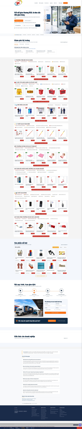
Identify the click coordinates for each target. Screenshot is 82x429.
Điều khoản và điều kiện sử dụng (54, 411)
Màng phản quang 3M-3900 (29, 257)
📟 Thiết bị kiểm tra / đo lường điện (51, 127)
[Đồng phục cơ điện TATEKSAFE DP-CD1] (63, 111)
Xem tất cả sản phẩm (64, 244)
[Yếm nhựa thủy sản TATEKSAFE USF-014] (30, 111)
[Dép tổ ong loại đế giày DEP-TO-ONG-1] (20, 253)
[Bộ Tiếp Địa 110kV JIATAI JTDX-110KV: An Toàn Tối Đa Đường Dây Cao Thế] (19, 133)
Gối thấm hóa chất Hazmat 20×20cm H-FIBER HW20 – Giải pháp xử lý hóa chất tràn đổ (41, 161)
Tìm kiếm (37, 25)
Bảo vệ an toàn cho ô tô (62, 194)
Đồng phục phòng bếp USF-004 (41, 115)
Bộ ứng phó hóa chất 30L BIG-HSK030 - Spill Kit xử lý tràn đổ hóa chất (19, 161)
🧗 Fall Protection (62, 61)
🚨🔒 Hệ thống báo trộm (18, 194)
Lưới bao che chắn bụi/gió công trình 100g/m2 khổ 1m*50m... (40, 271)
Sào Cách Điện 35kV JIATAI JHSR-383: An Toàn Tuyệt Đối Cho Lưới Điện (51, 138)
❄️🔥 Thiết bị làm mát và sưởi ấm (30, 170)
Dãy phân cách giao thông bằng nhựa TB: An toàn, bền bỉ (30, 271)
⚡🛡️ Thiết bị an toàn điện (22, 124)
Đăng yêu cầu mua (18, 20)
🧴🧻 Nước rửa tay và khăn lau (31, 172)
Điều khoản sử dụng (43, 414)
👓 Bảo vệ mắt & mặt (24, 61)
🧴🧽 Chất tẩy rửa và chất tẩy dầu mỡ (51, 170)
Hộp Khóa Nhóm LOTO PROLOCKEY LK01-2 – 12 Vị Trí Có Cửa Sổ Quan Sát (62, 97)
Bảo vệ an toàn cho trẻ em (18, 196)
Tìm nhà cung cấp (27, 20)
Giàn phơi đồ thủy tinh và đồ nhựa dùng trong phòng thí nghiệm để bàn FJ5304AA (40, 185)
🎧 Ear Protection (40, 61)
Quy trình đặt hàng (43, 416)
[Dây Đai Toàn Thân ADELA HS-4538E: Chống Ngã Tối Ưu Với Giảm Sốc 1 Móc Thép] (41, 69)
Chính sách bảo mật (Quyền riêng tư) (54, 410)
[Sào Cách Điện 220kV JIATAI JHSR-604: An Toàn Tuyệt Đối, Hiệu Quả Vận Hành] (41, 133)
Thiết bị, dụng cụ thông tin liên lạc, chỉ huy (20, 198)
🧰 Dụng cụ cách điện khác (18, 127)
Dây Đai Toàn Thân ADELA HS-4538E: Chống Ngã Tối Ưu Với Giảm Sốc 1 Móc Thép (41, 75)
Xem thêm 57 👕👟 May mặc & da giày (40, 120)
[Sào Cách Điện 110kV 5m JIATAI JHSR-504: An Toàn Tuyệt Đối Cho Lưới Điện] (30, 133)
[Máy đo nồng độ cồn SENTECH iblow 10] (19, 204)
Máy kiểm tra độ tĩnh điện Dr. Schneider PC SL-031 (40, 258)
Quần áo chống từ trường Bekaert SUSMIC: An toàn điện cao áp (19, 75)
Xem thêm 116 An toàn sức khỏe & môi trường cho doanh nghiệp (41, 189)
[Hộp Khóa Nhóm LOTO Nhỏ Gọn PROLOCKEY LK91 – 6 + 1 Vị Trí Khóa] (41, 91)
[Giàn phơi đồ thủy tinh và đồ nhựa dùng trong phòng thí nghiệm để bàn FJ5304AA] (41, 179)
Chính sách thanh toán (43, 411)
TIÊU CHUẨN (15, 407)
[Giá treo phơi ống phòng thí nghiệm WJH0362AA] (30, 179)
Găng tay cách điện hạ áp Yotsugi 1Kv (18, 271)
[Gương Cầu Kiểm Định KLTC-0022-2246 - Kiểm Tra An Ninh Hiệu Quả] (19, 226)
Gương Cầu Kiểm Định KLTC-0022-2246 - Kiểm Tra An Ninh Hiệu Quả (19, 232)
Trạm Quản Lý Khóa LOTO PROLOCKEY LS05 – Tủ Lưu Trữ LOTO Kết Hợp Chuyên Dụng (19, 97)
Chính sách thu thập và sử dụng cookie (45, 426)
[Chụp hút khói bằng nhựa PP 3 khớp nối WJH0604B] (63, 179)
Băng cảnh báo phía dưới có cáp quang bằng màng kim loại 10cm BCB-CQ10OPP (30, 232)
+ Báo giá (22, 260)
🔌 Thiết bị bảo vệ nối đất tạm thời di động (42, 125)
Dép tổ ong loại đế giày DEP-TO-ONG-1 (19, 258)
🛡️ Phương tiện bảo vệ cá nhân (23, 60)
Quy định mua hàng (43, 415)
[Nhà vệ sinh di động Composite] (19, 179)
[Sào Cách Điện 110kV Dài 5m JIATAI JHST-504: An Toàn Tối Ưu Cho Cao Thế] (63, 133)
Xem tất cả (65, 338)
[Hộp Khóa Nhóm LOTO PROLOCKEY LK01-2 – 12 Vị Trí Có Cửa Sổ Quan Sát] (63, 91)
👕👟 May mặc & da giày (21, 104)
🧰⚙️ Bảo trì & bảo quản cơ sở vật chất (25, 82)
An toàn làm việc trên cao (54, 218)
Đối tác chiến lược (34, 412)
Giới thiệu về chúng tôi (34, 409)
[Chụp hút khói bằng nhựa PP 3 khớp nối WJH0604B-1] (52, 179)
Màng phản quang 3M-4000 (50, 270)
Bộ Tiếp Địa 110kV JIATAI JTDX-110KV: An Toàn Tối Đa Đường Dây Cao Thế (19, 138)
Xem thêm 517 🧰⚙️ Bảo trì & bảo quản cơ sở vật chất (40, 101)
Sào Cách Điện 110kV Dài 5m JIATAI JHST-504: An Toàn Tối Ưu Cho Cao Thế (62, 138)
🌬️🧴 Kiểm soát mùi (50, 172)
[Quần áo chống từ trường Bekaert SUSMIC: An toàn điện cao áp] (19, 69)
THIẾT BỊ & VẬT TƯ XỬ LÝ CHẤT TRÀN (20, 149)
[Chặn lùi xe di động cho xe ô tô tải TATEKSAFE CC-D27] (41, 226)
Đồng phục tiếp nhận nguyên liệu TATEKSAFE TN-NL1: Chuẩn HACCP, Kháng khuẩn (19, 116)
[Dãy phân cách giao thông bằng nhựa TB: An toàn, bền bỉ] (30, 266)
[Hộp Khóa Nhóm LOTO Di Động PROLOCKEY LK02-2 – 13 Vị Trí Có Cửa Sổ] (52, 91)
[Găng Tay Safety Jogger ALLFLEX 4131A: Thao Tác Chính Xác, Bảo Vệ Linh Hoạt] (30, 69)
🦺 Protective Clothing (55, 61)
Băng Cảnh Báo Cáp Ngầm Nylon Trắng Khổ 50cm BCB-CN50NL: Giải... (62, 271)
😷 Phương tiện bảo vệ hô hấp (32, 61)
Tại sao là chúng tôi (34, 410)
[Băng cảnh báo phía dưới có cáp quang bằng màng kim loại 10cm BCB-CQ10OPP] (30, 226)
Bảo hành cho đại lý (52, 412)
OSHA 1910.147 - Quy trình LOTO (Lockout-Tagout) (29, 398)
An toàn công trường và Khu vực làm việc (26, 217)
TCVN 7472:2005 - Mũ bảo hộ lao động (27, 399)
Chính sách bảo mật (43, 409)
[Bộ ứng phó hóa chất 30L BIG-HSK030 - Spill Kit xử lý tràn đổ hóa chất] (19, 155)
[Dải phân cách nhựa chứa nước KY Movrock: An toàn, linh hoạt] (52, 226)
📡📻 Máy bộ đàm (26, 194)
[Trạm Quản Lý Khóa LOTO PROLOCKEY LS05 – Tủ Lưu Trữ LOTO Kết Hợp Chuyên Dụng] (19, 91)
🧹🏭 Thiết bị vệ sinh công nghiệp (19, 170)
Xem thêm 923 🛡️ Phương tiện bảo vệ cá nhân (40, 79)
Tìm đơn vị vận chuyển (55, 312)
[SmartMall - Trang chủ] (18, 3)
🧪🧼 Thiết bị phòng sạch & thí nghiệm (20, 172)
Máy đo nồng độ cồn (34, 196)
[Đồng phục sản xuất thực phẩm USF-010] (52, 111)
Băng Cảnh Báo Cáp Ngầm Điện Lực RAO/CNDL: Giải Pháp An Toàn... (62, 258)
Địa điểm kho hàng (62, 416)
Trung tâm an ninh (54, 194)
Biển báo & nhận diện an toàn (32, 218)
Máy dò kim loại (41, 196)
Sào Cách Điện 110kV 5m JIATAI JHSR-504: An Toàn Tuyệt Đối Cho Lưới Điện (30, 138)
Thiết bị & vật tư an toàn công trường (30, 220)
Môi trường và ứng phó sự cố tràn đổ (25, 146)
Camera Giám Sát (47, 196)
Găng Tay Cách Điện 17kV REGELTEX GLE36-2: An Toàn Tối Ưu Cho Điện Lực (51, 75)
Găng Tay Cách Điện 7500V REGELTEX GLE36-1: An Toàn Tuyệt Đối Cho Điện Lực (62, 75)
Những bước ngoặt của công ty (35, 413)
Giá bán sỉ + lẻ (61, 413)
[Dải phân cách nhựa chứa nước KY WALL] (63, 226)
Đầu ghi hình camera (27, 196)
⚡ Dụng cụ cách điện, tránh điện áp (20, 125)
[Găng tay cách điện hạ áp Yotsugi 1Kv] (20, 266)
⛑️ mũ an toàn (17, 61)
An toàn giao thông (17, 218)
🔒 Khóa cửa (53, 196)
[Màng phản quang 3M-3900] (30, 253)
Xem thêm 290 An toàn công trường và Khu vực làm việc (40, 236)
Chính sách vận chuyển (43, 410)
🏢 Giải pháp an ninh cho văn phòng (45, 194)
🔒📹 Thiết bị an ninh (20, 192)
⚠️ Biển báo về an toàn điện (30, 125)
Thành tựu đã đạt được (34, 414)
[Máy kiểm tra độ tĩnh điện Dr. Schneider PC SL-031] (41, 253)
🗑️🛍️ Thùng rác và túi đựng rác (42, 172)
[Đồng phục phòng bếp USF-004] (41, 111)
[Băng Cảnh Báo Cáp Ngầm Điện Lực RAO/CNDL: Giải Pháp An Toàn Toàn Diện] (62, 253)
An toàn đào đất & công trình (19, 220)
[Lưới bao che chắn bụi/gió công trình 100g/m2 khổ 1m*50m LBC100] (41, 266)
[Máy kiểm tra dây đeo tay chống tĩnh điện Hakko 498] (51, 253)
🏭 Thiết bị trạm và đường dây (40, 127)
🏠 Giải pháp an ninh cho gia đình (34, 194)
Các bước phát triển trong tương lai (35, 416)
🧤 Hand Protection (47, 61)
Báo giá (22, 76)
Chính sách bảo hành (43, 413)
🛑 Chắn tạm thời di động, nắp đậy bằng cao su (55, 125)
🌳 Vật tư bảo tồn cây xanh (41, 170)
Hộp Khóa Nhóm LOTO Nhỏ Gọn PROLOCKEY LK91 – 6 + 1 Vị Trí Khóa (41, 97)
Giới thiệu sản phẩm (62, 411)
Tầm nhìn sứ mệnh (34, 411)
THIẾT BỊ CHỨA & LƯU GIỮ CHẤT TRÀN (32, 149)
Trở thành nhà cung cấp (61, 320)
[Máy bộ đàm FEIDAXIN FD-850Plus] (52, 204)
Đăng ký (61, 409)
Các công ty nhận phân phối (63, 412)
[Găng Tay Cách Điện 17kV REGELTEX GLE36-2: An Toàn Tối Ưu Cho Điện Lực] (52, 69)
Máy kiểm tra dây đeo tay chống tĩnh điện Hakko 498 (51, 258)
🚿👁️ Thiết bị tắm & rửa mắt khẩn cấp (44, 149)
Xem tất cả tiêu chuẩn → (32, 48)
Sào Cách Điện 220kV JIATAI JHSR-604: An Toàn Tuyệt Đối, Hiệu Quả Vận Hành (41, 138)
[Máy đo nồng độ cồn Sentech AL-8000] (41, 204)
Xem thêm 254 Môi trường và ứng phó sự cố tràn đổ (41, 165)
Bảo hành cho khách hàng (53, 413)
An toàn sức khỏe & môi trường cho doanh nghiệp (29, 168)
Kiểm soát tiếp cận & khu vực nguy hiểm (43, 218)
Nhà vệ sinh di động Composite (19, 184)
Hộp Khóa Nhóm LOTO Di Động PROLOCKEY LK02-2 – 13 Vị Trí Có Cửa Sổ (51, 97)
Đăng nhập (61, 410)
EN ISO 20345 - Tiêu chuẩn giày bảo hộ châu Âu (28, 400)
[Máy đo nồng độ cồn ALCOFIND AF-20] (30, 204)
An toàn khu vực (24, 218)
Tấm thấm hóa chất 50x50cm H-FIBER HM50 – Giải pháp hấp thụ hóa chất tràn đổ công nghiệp (51, 161)
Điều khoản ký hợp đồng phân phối (63, 415)
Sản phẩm (17, 247)
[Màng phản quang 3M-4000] (51, 266)
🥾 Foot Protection (17, 63)
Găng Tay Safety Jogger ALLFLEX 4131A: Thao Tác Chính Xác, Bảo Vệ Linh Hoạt (30, 75)
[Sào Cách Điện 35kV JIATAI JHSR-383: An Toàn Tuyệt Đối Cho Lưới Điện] (52, 133)
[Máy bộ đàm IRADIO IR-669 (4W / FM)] (63, 204)
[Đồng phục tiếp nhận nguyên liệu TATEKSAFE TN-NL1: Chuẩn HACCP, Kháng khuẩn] (19, 111)
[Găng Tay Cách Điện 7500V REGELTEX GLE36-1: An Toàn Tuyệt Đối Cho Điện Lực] (63, 69)
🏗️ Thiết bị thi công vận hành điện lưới (29, 127)
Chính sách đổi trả (43, 412)
